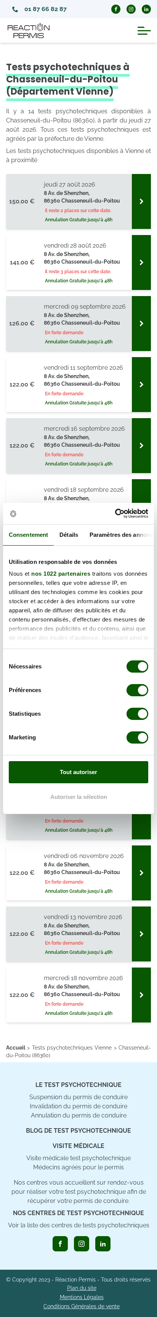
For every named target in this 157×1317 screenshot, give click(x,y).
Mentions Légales (82, 1297)
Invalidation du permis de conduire (78, 1106)
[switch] (137, 690)
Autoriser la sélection (78, 797)
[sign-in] (141, 201)
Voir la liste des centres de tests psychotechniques (78, 1225)
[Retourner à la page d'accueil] (28, 30)
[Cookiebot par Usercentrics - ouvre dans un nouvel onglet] (115, 513)
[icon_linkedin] (103, 1243)
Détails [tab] (68, 534)
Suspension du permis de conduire (78, 1097)
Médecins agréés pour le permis (78, 1167)
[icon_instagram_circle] (131, 9)
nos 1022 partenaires (60, 573)
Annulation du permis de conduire (79, 1115)
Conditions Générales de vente (81, 1306)
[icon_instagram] (81, 1243)
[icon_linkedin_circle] (146, 9)
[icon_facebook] (60, 1243)
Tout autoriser (78, 772)
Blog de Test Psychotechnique (78, 1130)
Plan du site (81, 1288)
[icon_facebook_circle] (115, 9)
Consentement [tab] (28, 534)
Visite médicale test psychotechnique (78, 1158)
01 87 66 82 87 (45, 9)
